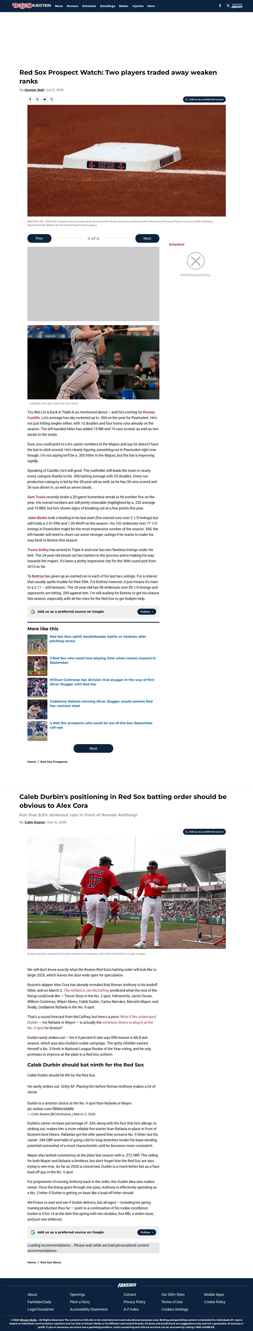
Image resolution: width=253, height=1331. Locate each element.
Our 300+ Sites (173, 1294)
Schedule (89, 6)
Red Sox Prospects (53, 762)
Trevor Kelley (38, 550)
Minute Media (28, 1319)
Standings (107, 6)
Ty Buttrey (35, 576)
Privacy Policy (134, 1302)
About (32, 1294)
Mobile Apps (214, 1294)
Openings (77, 1294)
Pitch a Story (80, 1302)
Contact (130, 1294)
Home (31, 762)
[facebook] (220, 5)
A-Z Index (131, 1309)
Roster (123, 6)
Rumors (72, 6)
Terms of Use (172, 1302)
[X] (228, 5)
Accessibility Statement (89, 1309)
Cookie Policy (214, 1302)
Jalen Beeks (37, 518)
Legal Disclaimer (41, 1309)
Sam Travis (36, 497)
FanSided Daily (39, 1302)
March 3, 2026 (84, 1114)
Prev (39, 238)
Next (147, 238)
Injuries (137, 6)
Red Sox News (50, 1262)
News (59, 6)
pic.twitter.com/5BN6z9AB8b (50, 1109)
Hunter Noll (34, 90)
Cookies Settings (174, 1309)
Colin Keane (35, 822)
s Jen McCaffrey (86, 990)
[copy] (52, 99)
